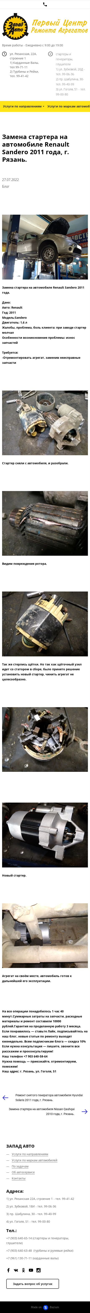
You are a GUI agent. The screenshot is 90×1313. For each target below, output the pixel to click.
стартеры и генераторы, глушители (64, 59)
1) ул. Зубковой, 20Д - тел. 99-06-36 (70, 71)
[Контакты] (45, 4)
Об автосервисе (23, 1172)
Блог (5, 186)
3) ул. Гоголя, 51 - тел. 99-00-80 (71, 91)
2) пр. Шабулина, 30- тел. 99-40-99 (70, 81)
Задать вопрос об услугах (32, 1284)
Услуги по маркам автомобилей (34, 1160)
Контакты (19, 1178)
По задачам (20, 1166)
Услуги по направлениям (22, 106)
